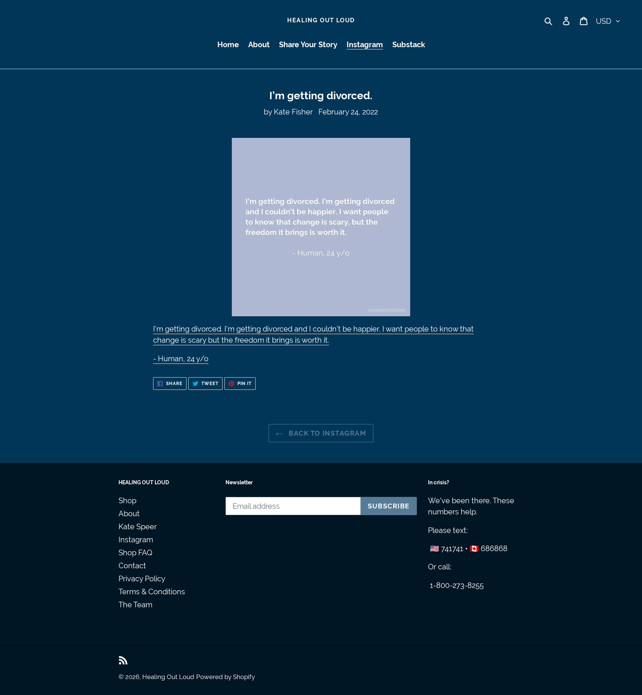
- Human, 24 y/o (180, 358)
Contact (132, 565)
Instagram (136, 539)
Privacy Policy (142, 578)
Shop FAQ (135, 552)
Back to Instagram (326, 433)
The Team (135, 604)
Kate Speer (138, 526)
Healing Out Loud (321, 20)
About (129, 513)
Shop (127, 500)
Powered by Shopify (225, 677)
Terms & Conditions (152, 591)
